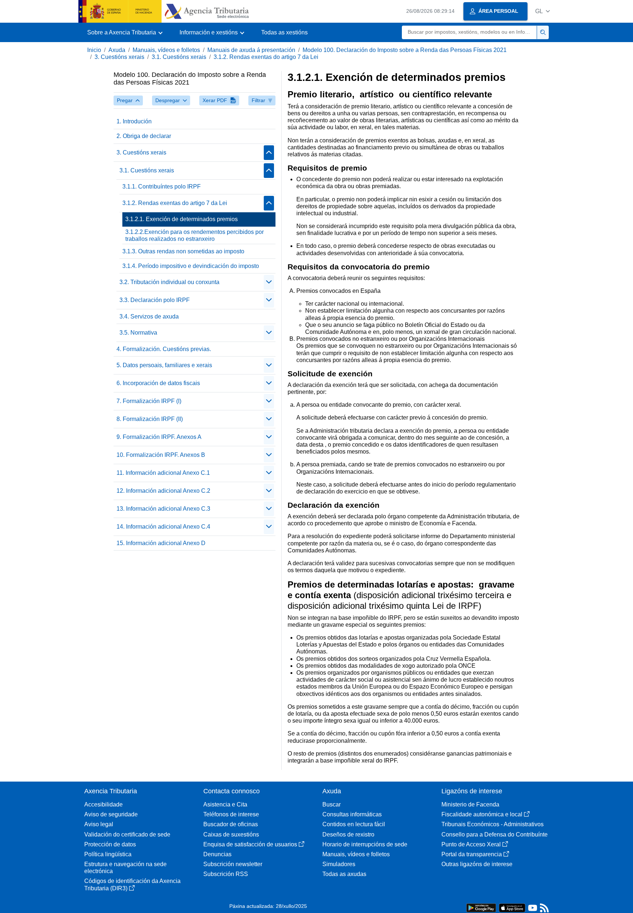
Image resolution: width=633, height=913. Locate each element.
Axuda (116, 50)
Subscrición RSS (225, 874)
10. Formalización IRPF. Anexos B (160, 455)
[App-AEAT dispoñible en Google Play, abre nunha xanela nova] (481, 907)
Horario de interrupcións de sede (364, 844)
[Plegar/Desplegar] (269, 152)
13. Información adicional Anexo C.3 (163, 509)
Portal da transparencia (471, 854)
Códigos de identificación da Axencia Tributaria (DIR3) (132, 884)
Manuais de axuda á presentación (251, 50)
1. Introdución (134, 121)
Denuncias (217, 854)
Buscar (331, 804)
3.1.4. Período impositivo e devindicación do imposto (190, 266)
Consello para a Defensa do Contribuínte (494, 834)
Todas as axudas (344, 874)
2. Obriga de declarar (143, 136)
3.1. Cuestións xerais (179, 57)
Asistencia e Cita (225, 804)
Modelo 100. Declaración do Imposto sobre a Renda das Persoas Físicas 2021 (405, 50)
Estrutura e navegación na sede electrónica (125, 867)
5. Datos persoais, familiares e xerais (164, 365)
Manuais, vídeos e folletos (166, 50)
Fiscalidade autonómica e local (481, 814)
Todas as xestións (284, 32)
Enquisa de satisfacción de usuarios (250, 844)
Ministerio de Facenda (470, 804)
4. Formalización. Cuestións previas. (163, 349)
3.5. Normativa (138, 332)
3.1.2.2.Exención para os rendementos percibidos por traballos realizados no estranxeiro (194, 235)
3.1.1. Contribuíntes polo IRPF (161, 186)
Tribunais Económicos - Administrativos (492, 824)
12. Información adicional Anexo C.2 (163, 491)
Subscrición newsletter (232, 864)
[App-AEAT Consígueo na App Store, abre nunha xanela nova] (512, 907)
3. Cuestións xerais (119, 57)
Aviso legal (98, 824)
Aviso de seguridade (111, 814)
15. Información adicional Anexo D (161, 543)
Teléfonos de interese (231, 814)
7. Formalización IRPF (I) (148, 401)
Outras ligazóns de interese (476, 864)
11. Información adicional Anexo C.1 (163, 473)
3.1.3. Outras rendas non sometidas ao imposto (183, 251)
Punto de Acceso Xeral (471, 844)
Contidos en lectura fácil (353, 824)
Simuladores (338, 864)
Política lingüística (108, 854)
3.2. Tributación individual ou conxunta (169, 282)
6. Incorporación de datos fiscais (158, 383)
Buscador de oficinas (230, 824)
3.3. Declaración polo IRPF (154, 300)
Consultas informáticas (352, 814)
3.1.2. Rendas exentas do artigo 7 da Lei (266, 57)
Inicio (94, 50)
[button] (542, 11)
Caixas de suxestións (231, 834)
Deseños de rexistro (348, 834)
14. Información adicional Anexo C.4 (163, 526)
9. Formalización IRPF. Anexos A (158, 437)
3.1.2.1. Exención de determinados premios (181, 219)
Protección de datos (110, 844)
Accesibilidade (103, 804)
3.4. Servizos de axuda (149, 316)
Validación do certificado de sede (127, 834)
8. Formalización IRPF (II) (149, 419)
